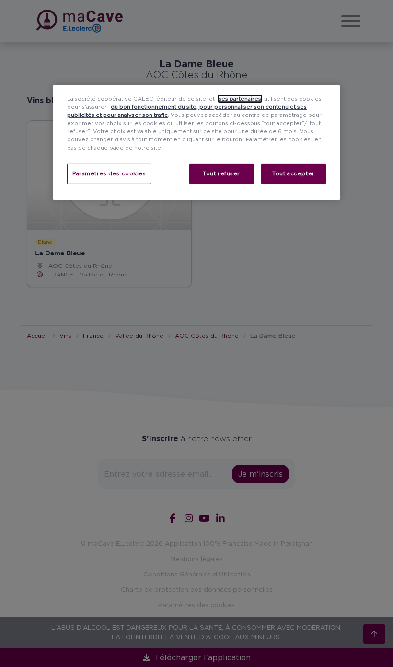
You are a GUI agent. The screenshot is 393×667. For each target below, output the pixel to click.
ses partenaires (240, 99)
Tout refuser (221, 173)
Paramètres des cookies (109, 173)
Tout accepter (293, 173)
